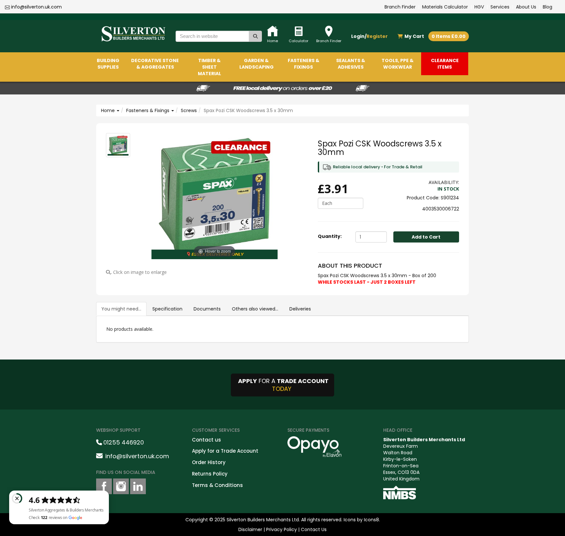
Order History (209, 462)
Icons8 (371, 519)
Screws (189, 110)
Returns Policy (210, 473)
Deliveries (300, 309)
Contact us (206, 439)
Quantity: (330, 236)
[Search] (255, 36)
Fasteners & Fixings (148, 110)
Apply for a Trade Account (225, 450)
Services (499, 7)
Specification (167, 309)
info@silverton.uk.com (36, 7)
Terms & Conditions (217, 485)
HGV (479, 7)
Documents (207, 309)
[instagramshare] (121, 486)
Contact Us (314, 529)
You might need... (121, 309)
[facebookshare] (104, 486)
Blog (547, 7)
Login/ (369, 36)
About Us (526, 7)
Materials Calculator (445, 7)
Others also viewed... (255, 309)
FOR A (283, 385)
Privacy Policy (281, 529)
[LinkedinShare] (138, 486)
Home (108, 110)
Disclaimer (250, 529)
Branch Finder (400, 7)
